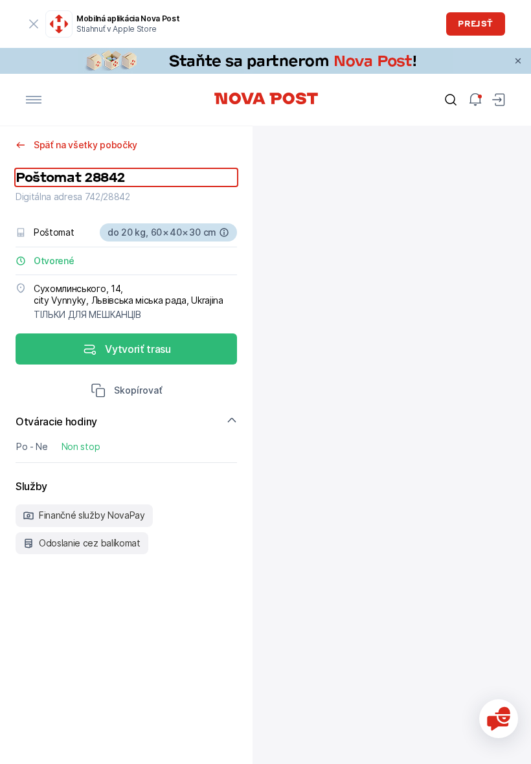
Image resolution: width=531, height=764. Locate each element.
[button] (127, 392)
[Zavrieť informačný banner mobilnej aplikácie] (33, 24)
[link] (265, 61)
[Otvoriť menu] (33, 100)
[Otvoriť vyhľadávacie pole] (450, 99)
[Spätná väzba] (498, 718)
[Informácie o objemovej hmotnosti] (224, 232)
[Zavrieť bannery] (518, 61)
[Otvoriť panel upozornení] (475, 99)
